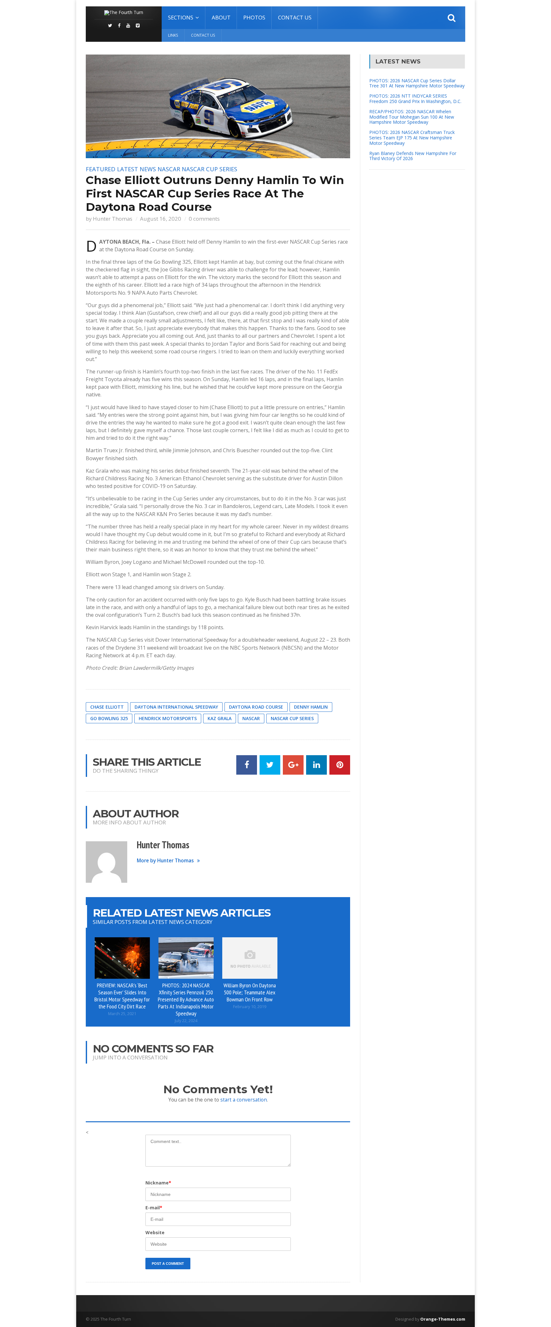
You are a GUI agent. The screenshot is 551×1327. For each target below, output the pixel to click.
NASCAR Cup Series (209, 169)
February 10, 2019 (249, 1006)
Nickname (158, 1183)
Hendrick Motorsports (168, 718)
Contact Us (295, 17)
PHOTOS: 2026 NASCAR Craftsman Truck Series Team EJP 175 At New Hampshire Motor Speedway (412, 137)
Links (173, 35)
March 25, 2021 (122, 1013)
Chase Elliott (107, 707)
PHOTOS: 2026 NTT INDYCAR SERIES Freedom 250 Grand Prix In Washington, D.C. (415, 98)
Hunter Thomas (112, 218)
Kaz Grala (219, 718)
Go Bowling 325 (109, 718)
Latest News (136, 169)
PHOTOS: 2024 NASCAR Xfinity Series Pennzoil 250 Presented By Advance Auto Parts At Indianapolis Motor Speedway (186, 999)
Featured (100, 169)
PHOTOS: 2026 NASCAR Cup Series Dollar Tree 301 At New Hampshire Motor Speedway (417, 83)
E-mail (153, 1208)
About (221, 17)
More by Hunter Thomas (165, 860)
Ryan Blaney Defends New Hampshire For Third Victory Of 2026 (412, 156)
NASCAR (169, 169)
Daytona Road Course (256, 707)
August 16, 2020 (160, 218)
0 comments (204, 218)
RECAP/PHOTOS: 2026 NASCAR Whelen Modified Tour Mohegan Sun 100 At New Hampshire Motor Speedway (411, 116)
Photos (254, 17)
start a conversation (243, 1099)
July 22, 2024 (186, 1020)
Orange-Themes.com (442, 1319)
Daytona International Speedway (176, 707)
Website (155, 1232)
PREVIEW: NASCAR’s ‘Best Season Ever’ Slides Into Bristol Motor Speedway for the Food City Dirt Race (122, 995)
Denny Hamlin (311, 707)
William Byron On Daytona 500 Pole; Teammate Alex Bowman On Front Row (250, 992)
